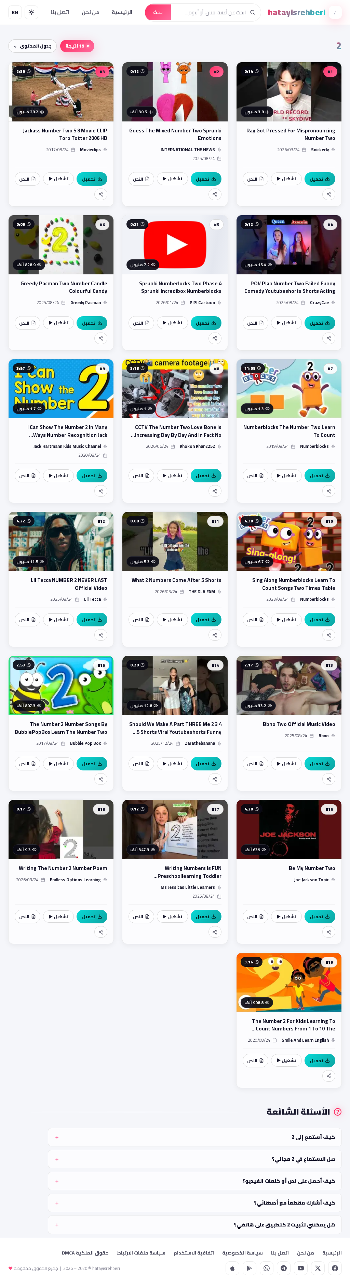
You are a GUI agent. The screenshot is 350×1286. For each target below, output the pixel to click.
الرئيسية (122, 12)
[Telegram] (284, 1268)
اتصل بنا (60, 12)
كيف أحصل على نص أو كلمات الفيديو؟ (288, 1181)
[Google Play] (249, 1268)
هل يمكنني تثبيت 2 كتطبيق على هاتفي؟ (284, 1225)
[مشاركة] (328, 194)
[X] (318, 1268)
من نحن (90, 12)
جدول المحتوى (36, 46)
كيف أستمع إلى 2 (313, 1137)
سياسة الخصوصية (242, 1253)
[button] (289, 134)
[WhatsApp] (266, 1268)
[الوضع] (31, 12)
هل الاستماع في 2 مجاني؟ (303, 1159)
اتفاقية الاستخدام (194, 1253)
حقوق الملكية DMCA (85, 1253)
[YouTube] (301, 1268)
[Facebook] (335, 1268)
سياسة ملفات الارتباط (141, 1253)
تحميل (316, 179)
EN (15, 12)
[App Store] (232, 1268)
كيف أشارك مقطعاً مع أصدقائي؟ (294, 1203)
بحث (158, 12)
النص (252, 179)
